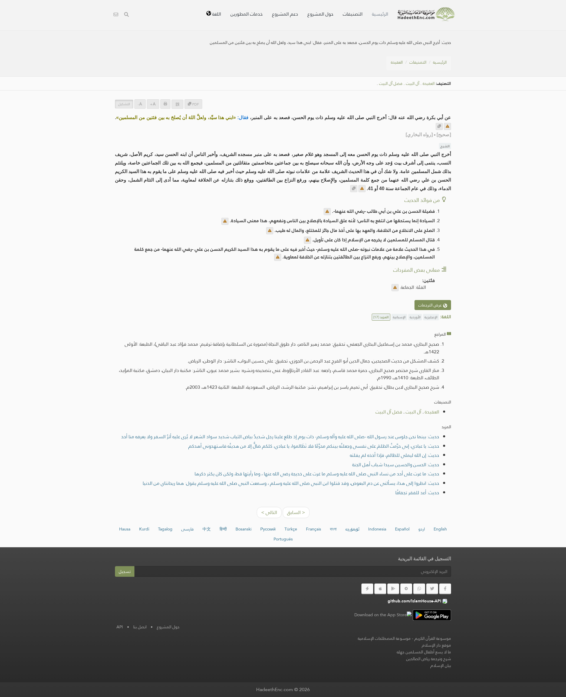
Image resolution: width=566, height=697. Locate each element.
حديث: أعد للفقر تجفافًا (417, 492)
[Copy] (439, 126)
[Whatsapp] (419, 589)
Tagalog (165, 529)
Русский (268, 529)
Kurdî (144, 529)
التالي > (269, 512)
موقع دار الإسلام (436, 645)
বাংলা (333, 529)
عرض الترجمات (430, 305)
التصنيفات (353, 14)
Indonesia (377, 529)
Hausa (124, 529)
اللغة (216, 14)
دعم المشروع (285, 14)
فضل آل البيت (390, 83)
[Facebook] (445, 589)
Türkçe (290, 529)
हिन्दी (223, 529)
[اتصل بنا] (116, 15)
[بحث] (126, 15)
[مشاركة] (177, 104)
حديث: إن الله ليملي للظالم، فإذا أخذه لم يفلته (394, 455)
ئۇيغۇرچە (352, 529)
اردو (421, 529)
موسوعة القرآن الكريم (432, 638)
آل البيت (412, 83)
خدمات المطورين (247, 14)
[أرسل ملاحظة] (447, 126)
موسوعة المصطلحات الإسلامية (384, 638)
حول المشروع (320, 14)
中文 (207, 529)
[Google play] (393, 589)
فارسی (187, 529)
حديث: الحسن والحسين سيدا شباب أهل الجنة (395, 464)
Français (313, 529)
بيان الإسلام (440, 665)
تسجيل (125, 571)
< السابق (296, 512)
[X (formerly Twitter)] (432, 589)
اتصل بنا (140, 627)
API (119, 627)
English (440, 529)
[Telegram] (406, 589)
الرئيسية (380, 14)
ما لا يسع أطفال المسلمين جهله (424, 652)
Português (283, 539)
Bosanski (243, 529)
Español (402, 529)
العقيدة (397, 62)
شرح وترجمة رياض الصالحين (428, 659)
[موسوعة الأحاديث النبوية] (426, 14)
